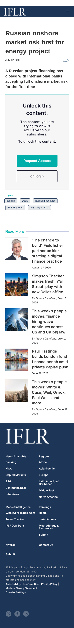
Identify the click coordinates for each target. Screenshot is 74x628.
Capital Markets (16, 475)
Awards (11, 544)
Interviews (12, 494)
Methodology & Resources (49, 527)
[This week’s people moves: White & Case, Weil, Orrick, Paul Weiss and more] (16, 390)
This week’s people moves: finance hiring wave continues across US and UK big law (49, 321)
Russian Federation (45, 201)
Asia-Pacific (47, 468)
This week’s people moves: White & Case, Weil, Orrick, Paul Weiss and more (49, 392)
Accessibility (13, 583)
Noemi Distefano (46, 298)
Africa (43, 462)
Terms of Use (31, 583)
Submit (43, 534)
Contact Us (46, 544)
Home (42, 512)
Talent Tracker (15, 519)
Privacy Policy (49, 583)
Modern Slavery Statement (21, 588)
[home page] (15, 12)
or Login (37, 176)
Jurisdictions (47, 519)
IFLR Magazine (15, 207)
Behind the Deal (16, 487)
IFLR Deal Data (15, 525)
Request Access (37, 161)
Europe (43, 475)
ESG (8, 481)
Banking (10, 201)
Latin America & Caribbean (49, 482)
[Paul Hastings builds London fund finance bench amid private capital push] (16, 360)
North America (48, 497)
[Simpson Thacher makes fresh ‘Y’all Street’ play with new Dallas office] (16, 284)
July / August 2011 (39, 207)
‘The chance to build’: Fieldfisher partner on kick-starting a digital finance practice (47, 251)
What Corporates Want (20, 512)
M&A (9, 468)
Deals (25, 201)
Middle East (46, 490)
